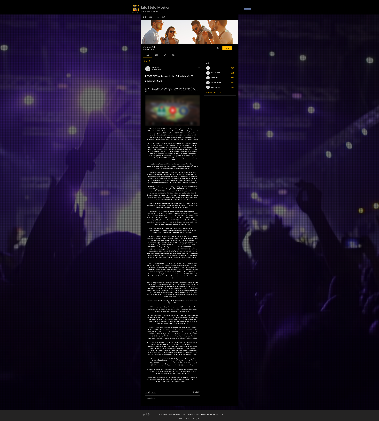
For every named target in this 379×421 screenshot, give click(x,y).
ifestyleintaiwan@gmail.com (209, 414)
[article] (172, 234)
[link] (147, 55)
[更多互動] (153, 392)
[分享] (199, 67)
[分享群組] (235, 48)
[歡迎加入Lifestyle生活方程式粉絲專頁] (223, 415)
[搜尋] (218, 48)
